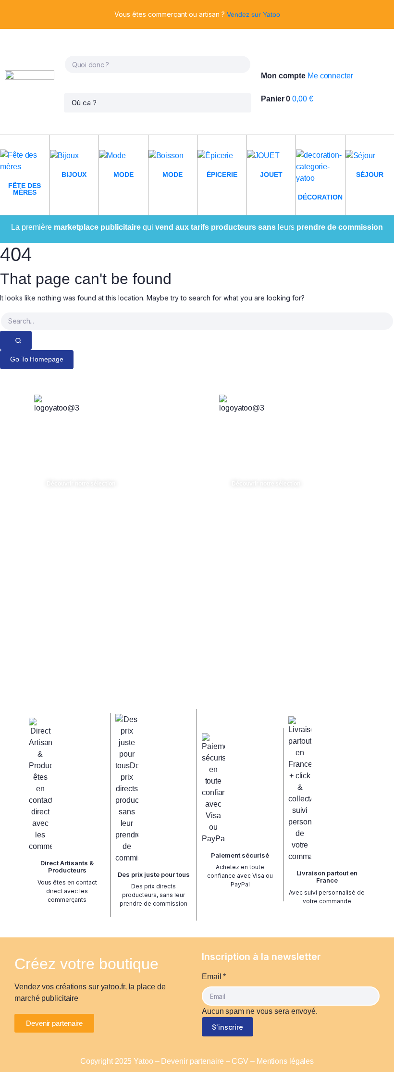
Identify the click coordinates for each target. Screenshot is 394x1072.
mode (123, 174)
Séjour (369, 174)
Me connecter (330, 76)
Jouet (271, 174)
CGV (240, 1061)
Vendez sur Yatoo (253, 14)
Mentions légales (285, 1061)
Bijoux (74, 174)
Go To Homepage (36, 359)
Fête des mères (24, 189)
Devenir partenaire (192, 1061)
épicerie (222, 174)
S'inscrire (227, 1027)
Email (214, 976)
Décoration (320, 197)
